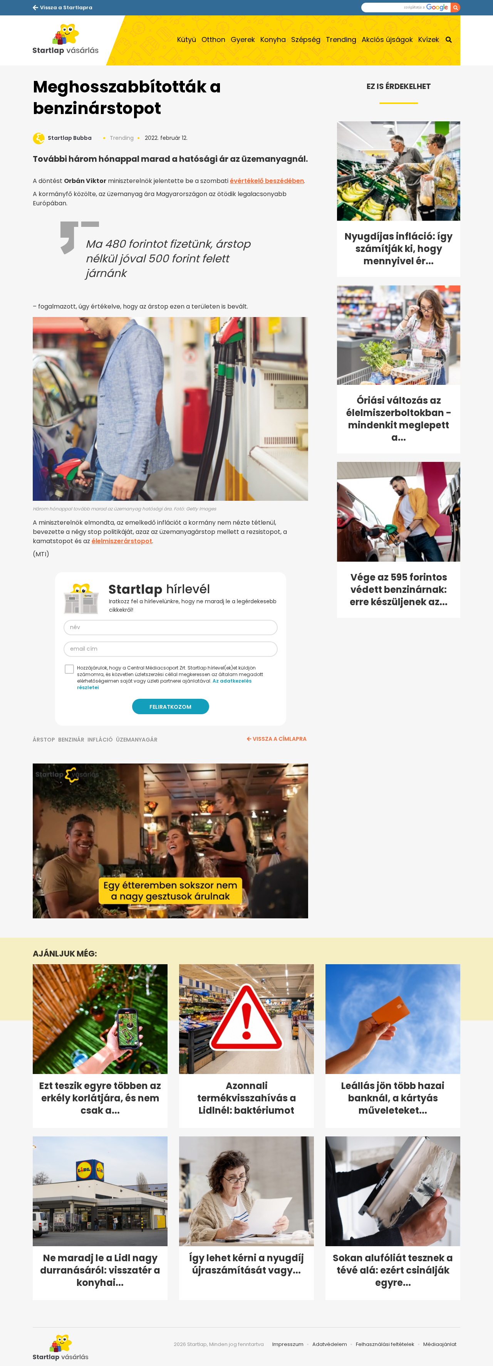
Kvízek (428, 39)
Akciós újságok (387, 39)
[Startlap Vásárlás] (69, 40)
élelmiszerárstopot (122, 541)
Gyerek (243, 39)
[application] (170, 841)
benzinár (71, 739)
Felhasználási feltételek (385, 1344)
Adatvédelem (329, 1344)
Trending (341, 39)
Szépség (305, 39)
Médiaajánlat (439, 1344)
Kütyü (186, 39)
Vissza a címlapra (280, 739)
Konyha (273, 39)
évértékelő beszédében (267, 180)
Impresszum (288, 1344)
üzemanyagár (137, 739)
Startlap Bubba (70, 138)
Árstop (44, 739)
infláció (100, 739)
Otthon (213, 39)
